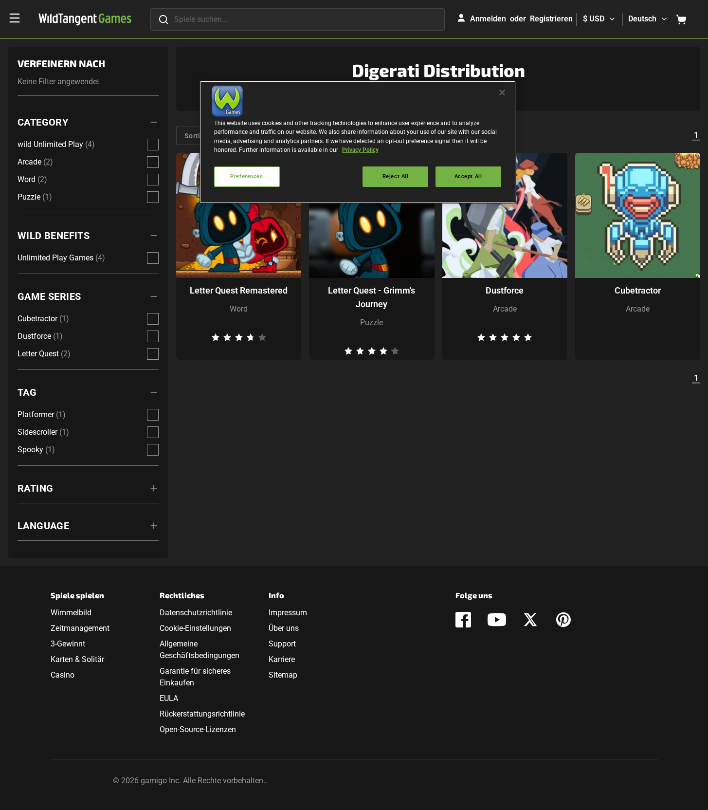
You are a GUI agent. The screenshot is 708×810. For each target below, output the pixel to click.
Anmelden (488, 18)
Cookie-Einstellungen (195, 628)
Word (239, 308)
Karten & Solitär (77, 659)
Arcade (505, 308)
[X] (530, 619)
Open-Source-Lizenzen (198, 729)
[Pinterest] (563, 619)
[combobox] (297, 19)
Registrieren (551, 18)
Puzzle (371, 322)
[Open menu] (14, 18)
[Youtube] (497, 619)
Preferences (246, 176)
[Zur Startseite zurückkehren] (84, 19)
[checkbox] (153, 144)
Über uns (284, 628)
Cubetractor (638, 290)
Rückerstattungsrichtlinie (202, 713)
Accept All (468, 176)
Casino (62, 675)
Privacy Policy (360, 150)
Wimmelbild (71, 612)
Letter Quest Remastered (239, 290)
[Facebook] (463, 619)
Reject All (395, 176)
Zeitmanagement (80, 628)
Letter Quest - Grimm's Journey (371, 297)
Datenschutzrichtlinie (196, 612)
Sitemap (283, 675)
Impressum (288, 612)
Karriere (282, 659)
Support (282, 643)
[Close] (502, 92)
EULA (169, 698)
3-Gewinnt (68, 643)
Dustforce (505, 290)
